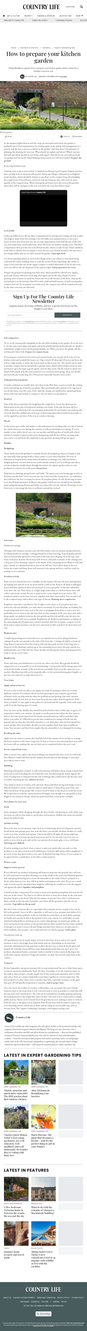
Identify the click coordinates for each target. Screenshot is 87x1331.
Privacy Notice (61, 321)
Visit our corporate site (75, 1323)
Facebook (35, 1302)
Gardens (46, 47)
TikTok (64, 1302)
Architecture (65, 16)
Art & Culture (13, 16)
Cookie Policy (78, 1298)
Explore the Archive (40, 20)
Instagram (24, 1302)
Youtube (44, 1302)
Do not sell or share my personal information (43, 1306)
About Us (7, 1298)
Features (63, 76)
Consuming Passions (64, 20)
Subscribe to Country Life (14, 20)
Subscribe (70, 7)
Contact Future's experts (24, 1298)
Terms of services (29, 321)
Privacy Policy (63, 1298)
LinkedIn (56, 1302)
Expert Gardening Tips (64, 47)
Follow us (66, 136)
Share (10, 136)
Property (28, 16)
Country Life (32, 76)
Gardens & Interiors (46, 16)
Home (13, 47)
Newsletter (78, 136)
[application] (43, 208)
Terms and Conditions (46, 1298)
